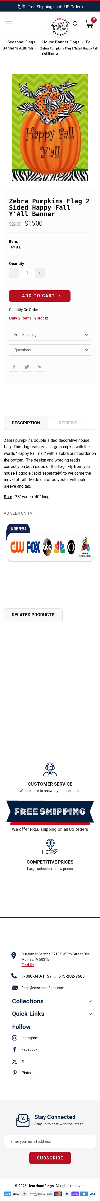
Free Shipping (25, 335)
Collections (28, 1001)
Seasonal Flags (21, 42)
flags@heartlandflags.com (43, 988)
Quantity (16, 263)
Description (26, 422)
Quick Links (28, 1013)
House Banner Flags (60, 42)
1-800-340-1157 (37, 976)
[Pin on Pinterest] (40, 367)
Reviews (68, 422)
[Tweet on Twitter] (27, 367)
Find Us (28, 965)
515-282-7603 (71, 976)
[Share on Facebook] (14, 367)
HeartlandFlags (40, 1186)
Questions (22, 350)
